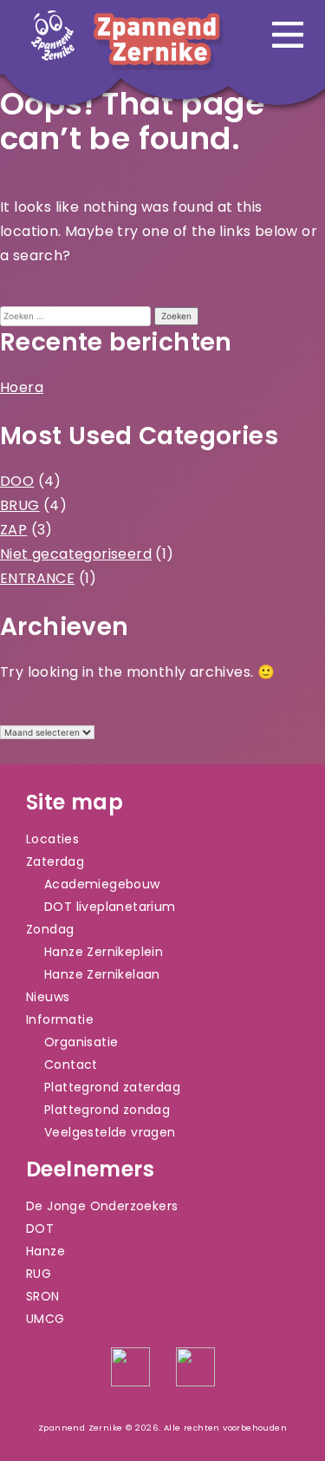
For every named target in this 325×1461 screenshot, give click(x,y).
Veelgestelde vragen (110, 1132)
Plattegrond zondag (107, 1109)
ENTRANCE (37, 578)
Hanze (45, 1251)
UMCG (45, 1318)
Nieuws (47, 997)
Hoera (21, 387)
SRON (43, 1296)
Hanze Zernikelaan (102, 974)
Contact (71, 1064)
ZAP (13, 530)
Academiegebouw (102, 884)
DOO (17, 481)
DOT (40, 1228)
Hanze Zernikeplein (103, 951)
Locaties (52, 839)
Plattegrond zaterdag (112, 1087)
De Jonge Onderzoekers (102, 1206)
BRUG (20, 505)
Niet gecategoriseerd (76, 554)
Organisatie (81, 1042)
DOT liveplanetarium (110, 906)
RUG (38, 1273)
